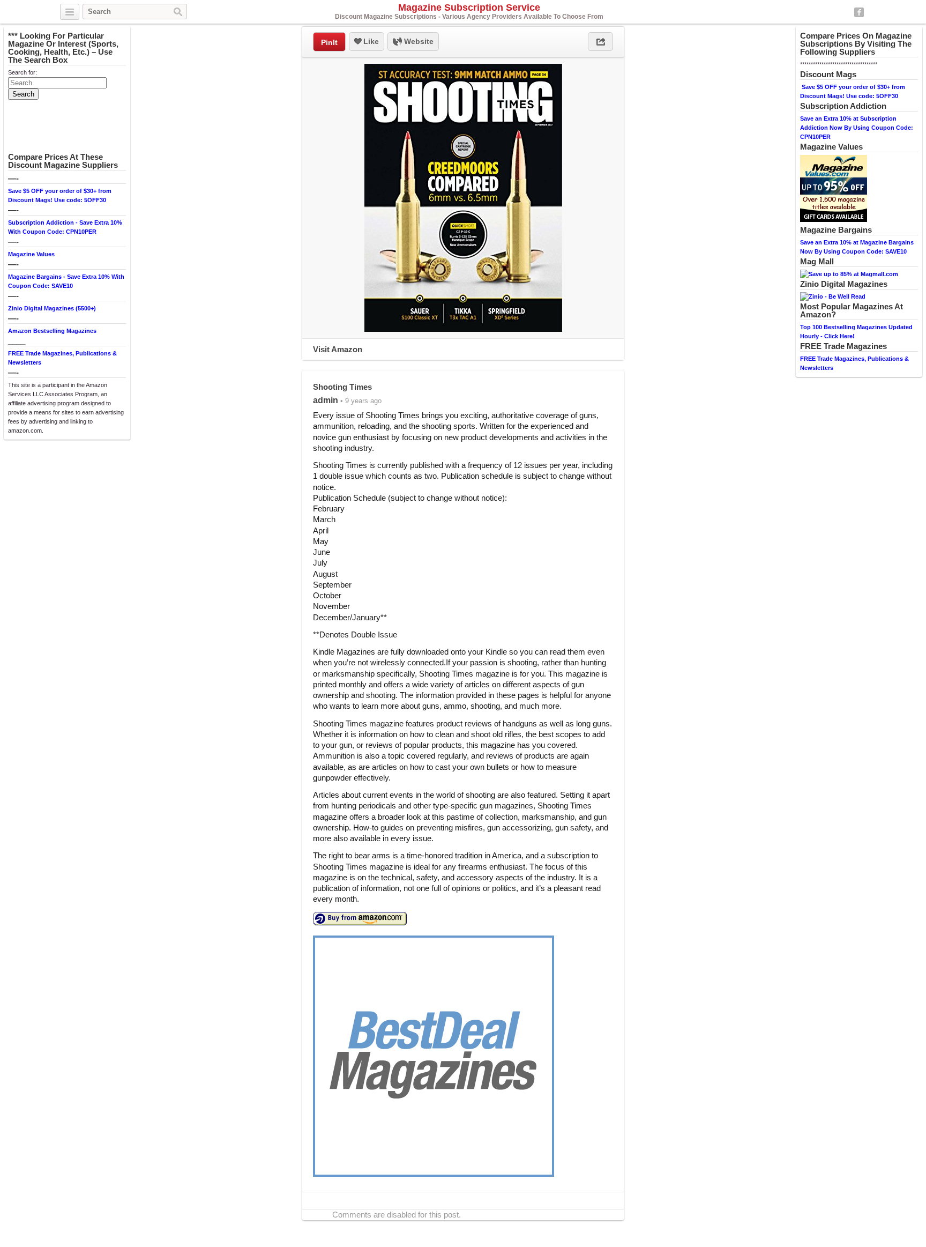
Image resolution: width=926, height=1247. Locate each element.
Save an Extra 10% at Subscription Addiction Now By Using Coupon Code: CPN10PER (856, 127)
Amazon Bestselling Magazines (52, 331)
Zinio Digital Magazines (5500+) (52, 308)
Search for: (22, 72)
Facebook (859, 12)
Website (418, 41)
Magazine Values (31, 254)
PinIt (329, 42)
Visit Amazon (337, 349)
